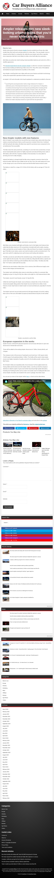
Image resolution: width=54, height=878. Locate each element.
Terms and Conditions (7, 847)
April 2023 (5, 764)
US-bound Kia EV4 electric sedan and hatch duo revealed (17, 450)
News (7, 13)
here (27, 376)
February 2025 (6, 711)
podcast (45, 420)
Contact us (4, 835)
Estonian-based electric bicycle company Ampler (18, 65)
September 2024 (6, 723)
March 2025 (5, 709)
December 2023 (6, 745)
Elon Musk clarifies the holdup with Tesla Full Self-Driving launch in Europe (19, 854)
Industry (14, 13)
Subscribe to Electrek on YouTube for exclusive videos (17, 420)
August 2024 (6, 726)
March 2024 (5, 738)
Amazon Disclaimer (6, 840)
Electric (42, 13)
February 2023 (6, 769)
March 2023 (5, 766)
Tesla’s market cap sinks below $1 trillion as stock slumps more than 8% (19, 864)
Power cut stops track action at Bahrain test (35, 450)
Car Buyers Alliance (32, 5)
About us (4, 837)
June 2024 (5, 731)
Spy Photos (34, 13)
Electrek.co (26, 424)
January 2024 (6, 743)
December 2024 (6, 716)
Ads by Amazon (48, 434)
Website (5, 499)
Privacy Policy (5, 845)
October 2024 (6, 721)
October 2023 (6, 750)
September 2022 (6, 781)
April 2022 (5, 793)
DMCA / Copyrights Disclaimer (9, 842)
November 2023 (6, 747)
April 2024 (5, 735)
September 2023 (6, 752)
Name (5, 484)
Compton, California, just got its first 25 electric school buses (16, 859)
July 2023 (5, 757)
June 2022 (5, 788)
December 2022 (6, 774)
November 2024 (6, 718)
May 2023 (5, 762)
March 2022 (5, 795)
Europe (20, 13)
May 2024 (5, 733)
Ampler (25, 50)
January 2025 (6, 714)
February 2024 (6, 740)
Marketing (5, 688)
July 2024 (5, 728)
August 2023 (6, 755)
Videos (48, 13)
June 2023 (5, 759)
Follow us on (11, 528)
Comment (6, 466)
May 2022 (5, 790)
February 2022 (6, 798)
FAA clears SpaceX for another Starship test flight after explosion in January (20, 856)
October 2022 (6, 778)
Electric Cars (7, 48)
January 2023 (6, 771)
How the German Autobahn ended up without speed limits (15, 861)
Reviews (27, 13)
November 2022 (6, 776)
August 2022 (6, 783)
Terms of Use (41, 871)
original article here (40, 424)
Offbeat (4, 692)
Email (5, 491)
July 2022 (5, 786)
